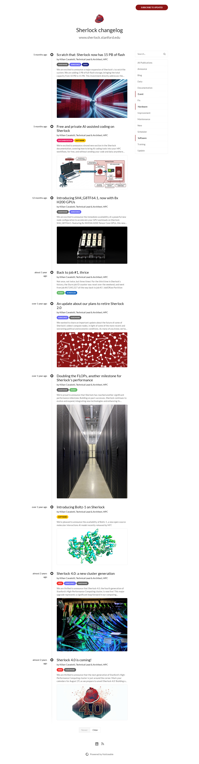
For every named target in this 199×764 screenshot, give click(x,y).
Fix (139, 100)
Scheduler (142, 131)
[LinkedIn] (98, 743)
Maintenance (144, 119)
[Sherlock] (99, 19)
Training (141, 144)
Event (140, 94)
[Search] (164, 54)
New (140, 125)
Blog (140, 75)
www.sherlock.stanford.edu (99, 37)
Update (141, 150)
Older (95, 730)
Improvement (144, 113)
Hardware (142, 106)
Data (140, 81)
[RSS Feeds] (102, 743)
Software (142, 138)
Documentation (145, 87)
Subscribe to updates (152, 7)
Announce (142, 69)
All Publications (145, 62)
